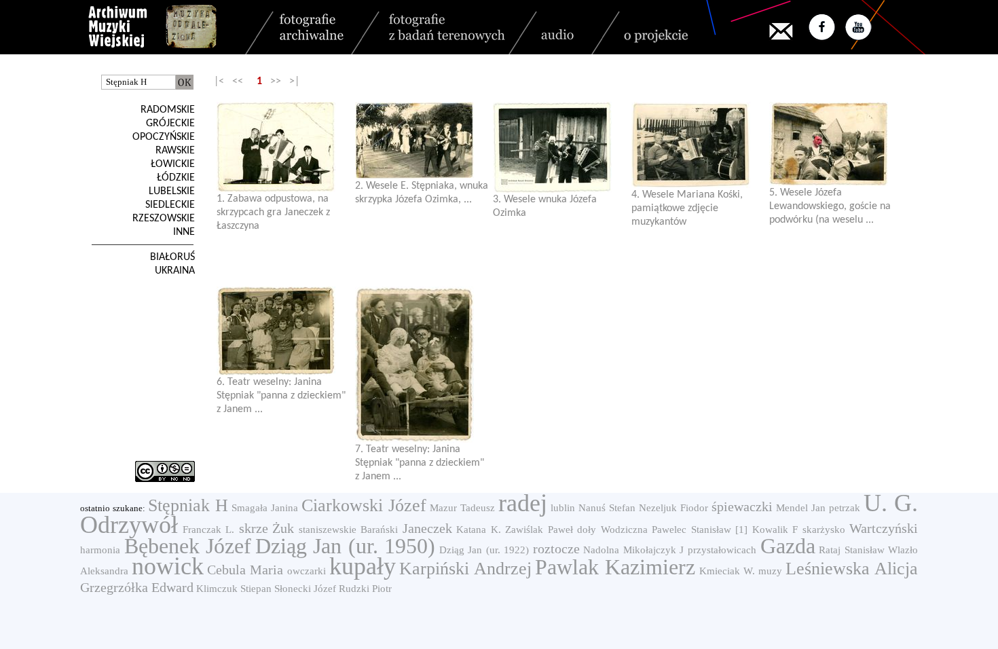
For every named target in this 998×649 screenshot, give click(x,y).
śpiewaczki (742, 506)
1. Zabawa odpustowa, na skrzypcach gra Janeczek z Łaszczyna (273, 212)
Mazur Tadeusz (462, 507)
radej (522, 503)
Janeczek (427, 528)
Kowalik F (775, 529)
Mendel (792, 507)
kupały (362, 566)
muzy (770, 570)
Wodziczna (624, 529)
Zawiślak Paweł (539, 529)
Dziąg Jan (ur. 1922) (484, 549)
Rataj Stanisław (852, 549)
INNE (184, 232)
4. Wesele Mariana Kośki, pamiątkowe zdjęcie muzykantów (687, 208)
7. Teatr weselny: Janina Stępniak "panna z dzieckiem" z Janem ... (419, 463)
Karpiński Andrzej (465, 568)
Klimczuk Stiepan (234, 588)
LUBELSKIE (172, 191)
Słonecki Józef (305, 588)
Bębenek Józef (188, 546)
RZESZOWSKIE (163, 218)
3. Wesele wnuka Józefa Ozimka (545, 206)
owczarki (306, 570)
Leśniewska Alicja (852, 568)
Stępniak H (188, 505)
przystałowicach (722, 549)
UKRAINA (175, 270)
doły (586, 529)
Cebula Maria (245, 569)
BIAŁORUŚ (172, 257)
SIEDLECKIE (170, 205)
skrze (253, 528)
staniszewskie (327, 529)
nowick (168, 566)
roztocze (556, 548)
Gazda (787, 546)
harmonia (100, 549)
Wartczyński (883, 528)
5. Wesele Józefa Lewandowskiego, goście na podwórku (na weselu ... (830, 206)
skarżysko (823, 529)
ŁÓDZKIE (176, 177)
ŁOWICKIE (173, 164)
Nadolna (601, 549)
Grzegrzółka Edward (136, 587)
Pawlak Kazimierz (615, 567)
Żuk (283, 528)
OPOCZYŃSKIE (163, 137)
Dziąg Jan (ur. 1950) (345, 546)
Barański (379, 529)
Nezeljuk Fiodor (673, 507)
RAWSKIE (175, 150)
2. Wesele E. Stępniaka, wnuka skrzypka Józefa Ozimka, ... (421, 193)
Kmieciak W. (727, 570)
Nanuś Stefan (606, 507)
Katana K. (478, 529)
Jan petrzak (835, 507)
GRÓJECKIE (170, 123)
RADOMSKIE (168, 110)
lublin (563, 507)
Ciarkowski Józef (363, 505)
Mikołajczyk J (653, 549)
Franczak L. (209, 529)
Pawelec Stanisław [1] (699, 529)
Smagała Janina (265, 507)
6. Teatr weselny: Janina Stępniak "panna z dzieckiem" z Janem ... (281, 396)
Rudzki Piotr (365, 588)
